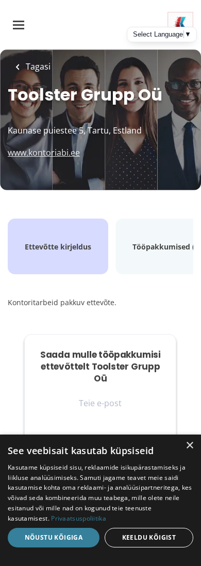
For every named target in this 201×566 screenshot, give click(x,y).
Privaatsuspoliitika (78, 518)
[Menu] (18, 25)
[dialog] (100, 500)
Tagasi (37, 66)
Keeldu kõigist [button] (149, 537)
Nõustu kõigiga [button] (54, 537)
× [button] (189, 446)
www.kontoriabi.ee (44, 152)
